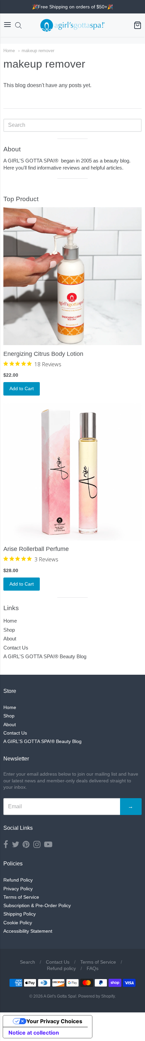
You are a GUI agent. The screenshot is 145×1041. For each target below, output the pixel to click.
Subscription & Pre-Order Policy (37, 905)
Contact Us (15, 647)
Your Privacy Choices (54, 1021)
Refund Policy (18, 880)
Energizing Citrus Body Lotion (43, 353)
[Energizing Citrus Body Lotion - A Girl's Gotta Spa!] (72, 276)
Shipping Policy (19, 914)
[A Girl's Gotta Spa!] (72, 25)
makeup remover (38, 50)
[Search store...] (18, 25)
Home (9, 50)
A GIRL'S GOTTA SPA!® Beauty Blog (44, 656)
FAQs (92, 968)
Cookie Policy (17, 922)
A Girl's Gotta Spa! (60, 996)
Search (27, 962)
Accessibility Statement (27, 931)
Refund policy (61, 968)
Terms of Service (21, 897)
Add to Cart (21, 388)
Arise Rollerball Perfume (36, 549)
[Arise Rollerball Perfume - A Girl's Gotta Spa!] (72, 472)
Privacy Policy (18, 888)
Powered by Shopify (96, 996)
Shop (9, 630)
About (9, 638)
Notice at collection (33, 1032)
